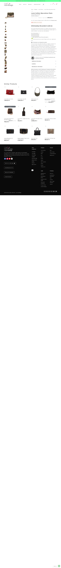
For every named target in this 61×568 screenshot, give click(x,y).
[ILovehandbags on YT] (9, 159)
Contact (51, 179)
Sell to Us (24, 4)
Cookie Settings (43, 186)
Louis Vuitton (40, 9)
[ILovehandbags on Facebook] (5, 159)
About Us (51, 173)
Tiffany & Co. (43, 166)
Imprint (51, 184)
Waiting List (52, 155)
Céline (42, 160)
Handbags (33, 151)
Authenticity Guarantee (52, 176)
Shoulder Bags (34, 158)
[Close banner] (59, 1)
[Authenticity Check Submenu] (41, 4)
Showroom (29, 4)
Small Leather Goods (34, 161)
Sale (50, 150)
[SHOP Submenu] (21, 4)
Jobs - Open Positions (52, 182)
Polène (42, 165)
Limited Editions (53, 153)
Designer (35, 9)
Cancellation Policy (43, 177)
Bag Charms (34, 164)
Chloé (42, 163)
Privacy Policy (40, 37)
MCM (42, 153)
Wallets (33, 162)
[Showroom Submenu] (32, 4)
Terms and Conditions (43, 183)
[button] (32, 11)
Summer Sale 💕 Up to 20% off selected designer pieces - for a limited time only (30, 0)
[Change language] (43, 4)
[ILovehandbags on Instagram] (7, 159)
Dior (41, 155)
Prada (42, 158)
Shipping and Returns (43, 174)
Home (32, 9)
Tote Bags (33, 153)
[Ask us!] (59, 566)
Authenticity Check (37, 4)
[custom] (12, 159)
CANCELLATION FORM (43, 180)
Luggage (33, 156)
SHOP (20, 4)
